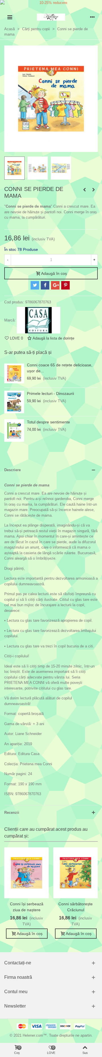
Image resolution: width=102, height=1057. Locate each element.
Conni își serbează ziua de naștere (26, 907)
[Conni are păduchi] (84, 190)
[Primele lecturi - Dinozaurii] (14, 402)
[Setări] (92, 17)
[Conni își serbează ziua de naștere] (26, 872)
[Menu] (9, 17)
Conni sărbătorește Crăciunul (75, 907)
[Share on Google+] (55, 285)
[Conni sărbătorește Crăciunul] (75, 872)
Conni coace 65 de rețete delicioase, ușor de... (59, 368)
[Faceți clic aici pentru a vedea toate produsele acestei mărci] (38, 320)
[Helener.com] (51, 17)
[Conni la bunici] (93, 190)
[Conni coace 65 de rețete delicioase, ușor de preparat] (14, 373)
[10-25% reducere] (51, 3)
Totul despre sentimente (48, 422)
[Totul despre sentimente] (14, 430)
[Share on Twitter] (35, 285)
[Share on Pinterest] (65, 285)
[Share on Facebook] (45, 285)
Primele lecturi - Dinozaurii (50, 393)
